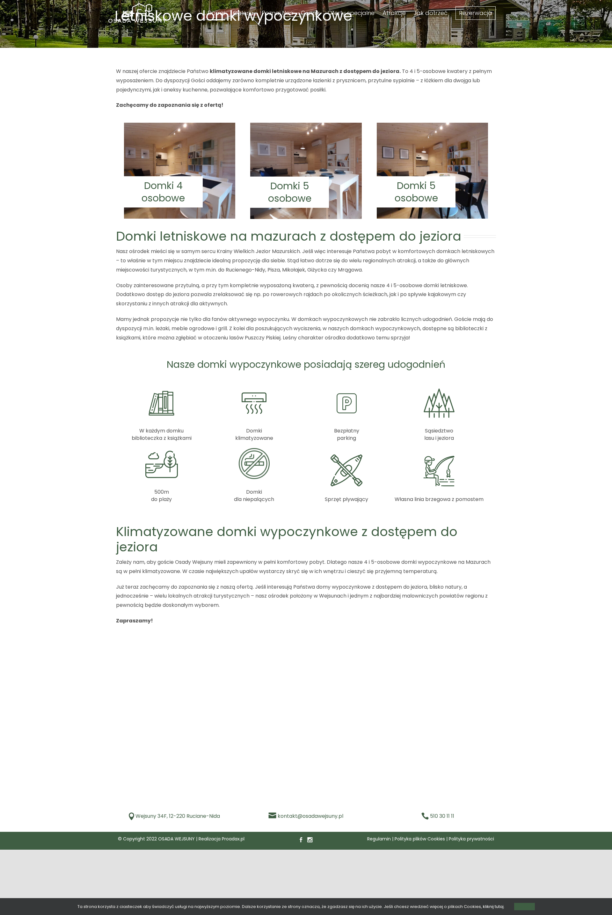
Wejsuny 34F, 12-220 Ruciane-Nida (177, 816)
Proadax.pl (233, 839)
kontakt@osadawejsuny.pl (310, 816)
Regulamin (379, 839)
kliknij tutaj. (494, 907)
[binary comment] (179, 125)
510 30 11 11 (442, 816)
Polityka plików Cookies (420, 839)
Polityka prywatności (471, 839)
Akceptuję (524, 907)
